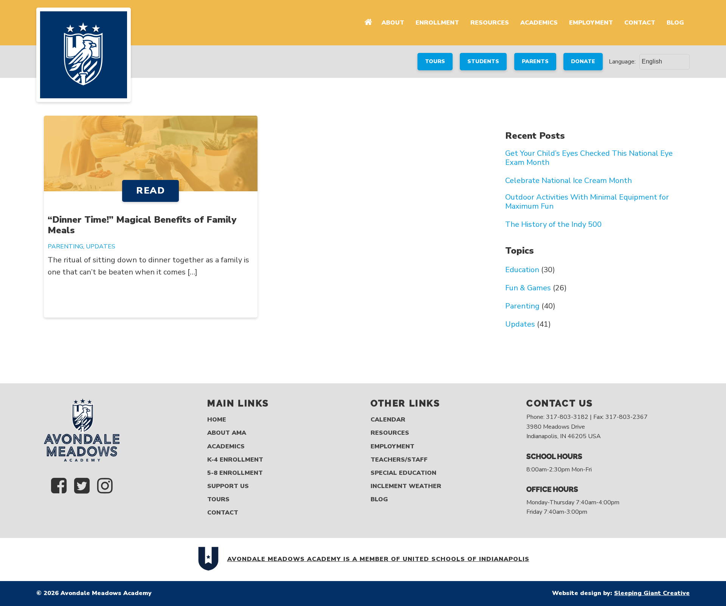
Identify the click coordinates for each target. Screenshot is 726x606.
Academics (539, 23)
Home (216, 419)
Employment (591, 23)
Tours (218, 499)
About (393, 23)
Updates (100, 246)
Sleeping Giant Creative (652, 593)
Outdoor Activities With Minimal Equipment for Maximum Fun (587, 202)
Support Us (228, 486)
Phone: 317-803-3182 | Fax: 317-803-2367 (587, 417)
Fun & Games (528, 288)
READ (150, 190)
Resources (489, 23)
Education (522, 269)
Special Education (403, 473)
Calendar (388, 419)
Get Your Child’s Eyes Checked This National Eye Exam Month (589, 158)
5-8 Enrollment (235, 473)
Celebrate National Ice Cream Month (568, 180)
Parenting (65, 246)
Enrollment (437, 23)
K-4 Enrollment (235, 459)
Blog (675, 23)
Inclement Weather (406, 486)
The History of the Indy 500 (553, 224)
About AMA (226, 433)
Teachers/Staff (399, 459)
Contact (639, 23)
